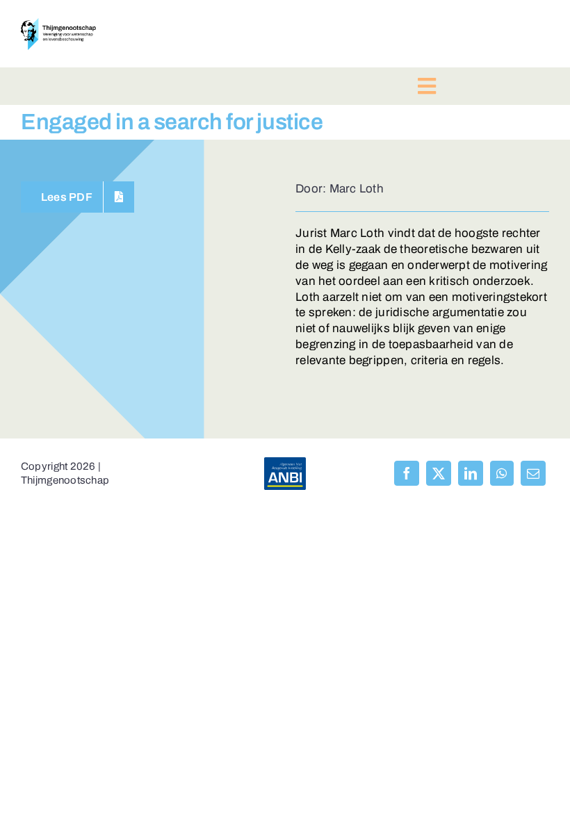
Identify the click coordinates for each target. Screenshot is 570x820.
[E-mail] (533, 473)
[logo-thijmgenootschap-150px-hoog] (58, 24)
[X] (439, 473)
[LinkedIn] (471, 473)
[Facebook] (407, 473)
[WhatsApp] (501, 473)
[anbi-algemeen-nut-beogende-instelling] (285, 463)
